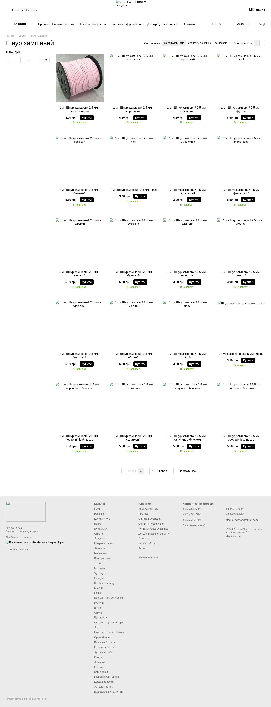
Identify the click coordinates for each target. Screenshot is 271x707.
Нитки (97, 508)
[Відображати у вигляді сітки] (257, 43)
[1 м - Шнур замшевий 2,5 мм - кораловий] (134, 78)
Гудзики (99, 602)
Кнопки (98, 587)
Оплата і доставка (63, 24)
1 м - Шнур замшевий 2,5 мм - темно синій (187, 191)
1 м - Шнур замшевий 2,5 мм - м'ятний (133, 355)
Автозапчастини (103, 686)
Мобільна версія (19, 549)
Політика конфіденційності (127, 24)
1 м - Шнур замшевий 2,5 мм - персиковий (187, 109)
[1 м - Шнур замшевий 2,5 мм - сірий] (187, 324)
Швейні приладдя (104, 583)
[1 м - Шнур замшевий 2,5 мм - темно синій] (187, 160)
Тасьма (98, 563)
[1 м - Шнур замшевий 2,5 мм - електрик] (187, 242)
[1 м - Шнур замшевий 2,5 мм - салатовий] (134, 406)
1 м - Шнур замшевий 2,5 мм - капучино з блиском (187, 437)
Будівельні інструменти (108, 691)
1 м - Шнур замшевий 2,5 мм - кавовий (79, 273)
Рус (220, 24)
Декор (97, 627)
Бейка (97, 523)
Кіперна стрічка (103, 543)
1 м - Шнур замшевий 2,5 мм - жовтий (241, 273)
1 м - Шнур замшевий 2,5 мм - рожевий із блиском (241, 437)
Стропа (98, 533)
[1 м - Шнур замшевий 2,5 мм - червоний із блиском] (80, 406)
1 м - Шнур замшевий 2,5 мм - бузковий (133, 273)
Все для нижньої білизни (109, 597)
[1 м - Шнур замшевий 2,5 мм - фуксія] (241, 78)
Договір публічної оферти (163, 24)
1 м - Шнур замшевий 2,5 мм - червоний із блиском (79, 437)
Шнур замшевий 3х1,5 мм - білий (241, 353)
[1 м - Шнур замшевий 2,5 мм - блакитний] (80, 324)
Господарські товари (106, 676)
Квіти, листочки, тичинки (109, 632)
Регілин (98, 657)
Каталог (143, 548)
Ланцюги (99, 662)
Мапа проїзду (233, 536)
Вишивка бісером (104, 642)
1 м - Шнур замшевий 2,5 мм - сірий (187, 355)
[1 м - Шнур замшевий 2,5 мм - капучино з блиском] (187, 406)
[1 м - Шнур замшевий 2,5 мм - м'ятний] (134, 324)
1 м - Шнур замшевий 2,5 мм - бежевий (79, 191)
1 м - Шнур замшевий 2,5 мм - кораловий (133, 109)
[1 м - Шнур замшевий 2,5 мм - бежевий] (80, 160)
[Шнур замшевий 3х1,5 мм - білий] (241, 324)
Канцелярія (101, 671)
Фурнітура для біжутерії (108, 622)
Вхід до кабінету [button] (148, 508)
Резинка (99, 513)
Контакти (189, 24)
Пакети (98, 667)
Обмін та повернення (93, 24)
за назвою (221, 42)
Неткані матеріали (105, 647)
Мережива (100, 553)
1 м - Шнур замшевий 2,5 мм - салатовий (133, 437)
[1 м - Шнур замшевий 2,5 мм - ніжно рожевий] (80, 78)
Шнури (98, 607)
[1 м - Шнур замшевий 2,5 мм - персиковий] (187, 78)
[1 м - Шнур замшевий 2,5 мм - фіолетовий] (241, 160)
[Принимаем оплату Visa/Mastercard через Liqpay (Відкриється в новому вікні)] (35, 542)
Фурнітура (100, 573)
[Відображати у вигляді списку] (262, 43)
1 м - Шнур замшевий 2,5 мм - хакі (133, 189)
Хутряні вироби (103, 652)
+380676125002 (24, 10)
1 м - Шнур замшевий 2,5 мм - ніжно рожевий (79, 109)
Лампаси (99, 548)
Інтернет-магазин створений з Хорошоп (26, 699)
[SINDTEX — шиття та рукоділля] (26, 511)
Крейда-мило (102, 518)
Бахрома (99, 568)
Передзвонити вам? (194, 525)
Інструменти (101, 578)
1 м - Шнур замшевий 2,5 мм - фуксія (241, 109)
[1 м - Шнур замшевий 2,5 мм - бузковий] (134, 242)
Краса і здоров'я (104, 681)
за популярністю (174, 42)
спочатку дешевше (199, 42)
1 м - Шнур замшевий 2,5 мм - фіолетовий (241, 191)
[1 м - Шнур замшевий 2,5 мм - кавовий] (80, 242)
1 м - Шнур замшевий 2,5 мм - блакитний (79, 355)
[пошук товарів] (204, 24)
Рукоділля (100, 617)
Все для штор (102, 558)
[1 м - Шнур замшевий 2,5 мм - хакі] (134, 160)
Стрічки (98, 612)
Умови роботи (146, 543)
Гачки (97, 592)
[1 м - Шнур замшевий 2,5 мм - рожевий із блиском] (241, 406)
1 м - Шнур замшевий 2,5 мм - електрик (187, 273)
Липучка (99, 538)
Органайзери (102, 637)
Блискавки (100, 528)
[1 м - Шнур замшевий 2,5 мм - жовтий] (241, 242)
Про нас (43, 24)
